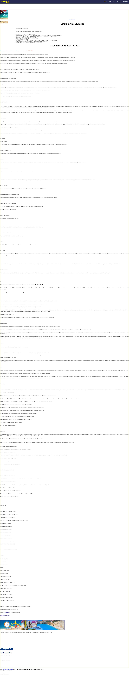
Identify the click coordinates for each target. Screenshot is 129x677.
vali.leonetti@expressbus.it (8, 669)
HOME (105, 1)
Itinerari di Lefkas (72, 19)
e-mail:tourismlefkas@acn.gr (4, 615)
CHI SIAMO (119, 1)
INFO (114, 1)
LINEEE (109, 1)
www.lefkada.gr (7, 612)
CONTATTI (125, 1)
